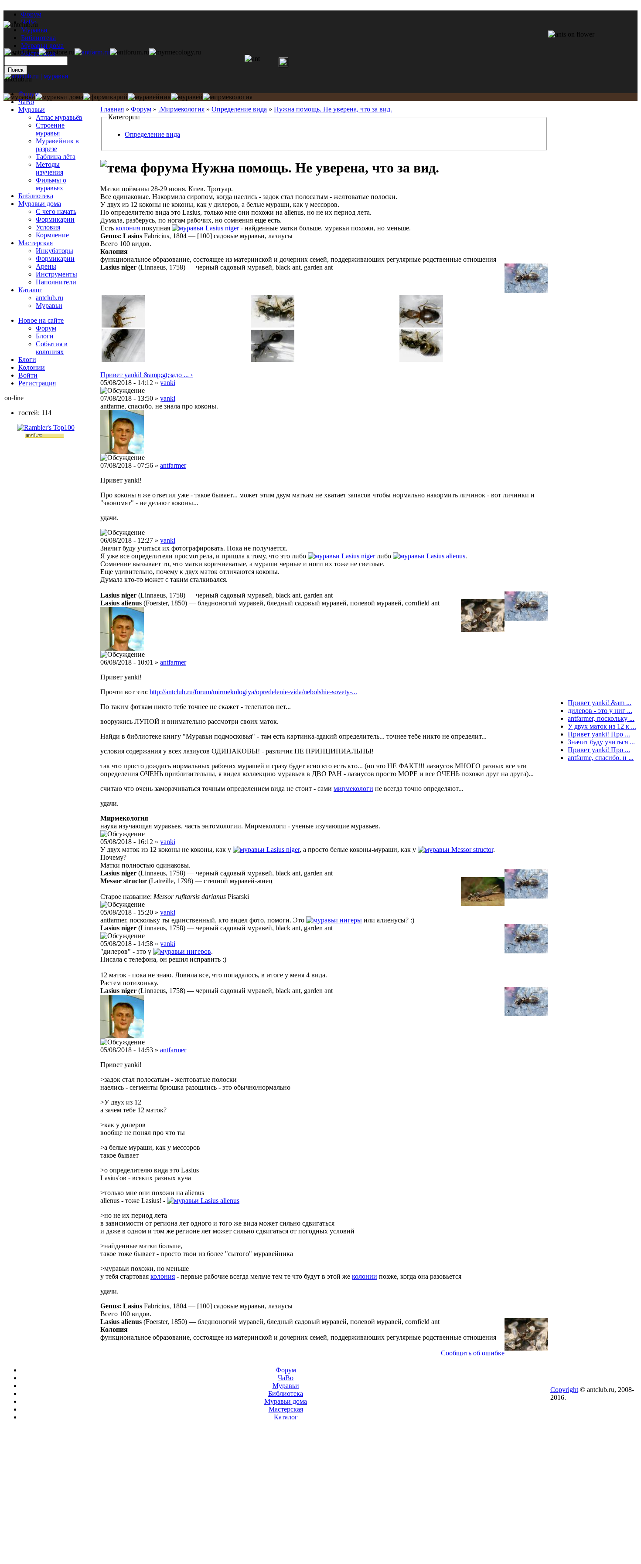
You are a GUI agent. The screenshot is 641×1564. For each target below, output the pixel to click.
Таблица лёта (55, 156)
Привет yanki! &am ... (599, 702)
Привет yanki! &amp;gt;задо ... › (146, 374)
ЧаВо (26, 101)
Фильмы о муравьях (51, 184)
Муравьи (31, 109)
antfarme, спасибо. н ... (601, 757)
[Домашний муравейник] (92, 52)
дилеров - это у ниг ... (600, 710)
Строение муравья (50, 129)
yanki (167, 382)
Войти (28, 375)
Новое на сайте (41, 320)
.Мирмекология (181, 109)
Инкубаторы (54, 250)
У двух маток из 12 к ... (602, 726)
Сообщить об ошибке (473, 1353)
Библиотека (35, 195)
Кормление (52, 235)
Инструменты (56, 274)
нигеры (351, 920)
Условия (48, 227)
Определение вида (239, 109)
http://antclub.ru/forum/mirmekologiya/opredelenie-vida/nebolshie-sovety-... (253, 692)
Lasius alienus (445, 556)
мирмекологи (353, 788)
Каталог (30, 290)
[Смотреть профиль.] (122, 451)
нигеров (199, 951)
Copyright (564, 1389)
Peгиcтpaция (37, 383)
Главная (112, 109)
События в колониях (52, 347)
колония (128, 228)
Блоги (45, 336)
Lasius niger (222, 228)
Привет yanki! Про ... (599, 734)
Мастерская (35, 243)
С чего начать (56, 211)
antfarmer (173, 465)
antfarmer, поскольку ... (601, 718)
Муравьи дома (39, 203)
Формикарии (55, 219)
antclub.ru (49, 297)
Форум (31, 14)
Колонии (31, 367)
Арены (46, 266)
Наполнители (56, 282)
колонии (364, 1276)
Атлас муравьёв (59, 117)
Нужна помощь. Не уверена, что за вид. (333, 109)
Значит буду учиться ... (601, 742)
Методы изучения (49, 168)
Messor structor (472, 849)
